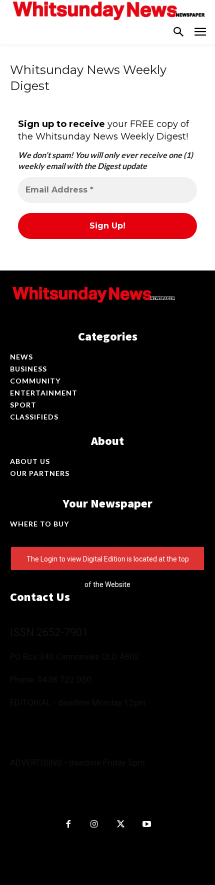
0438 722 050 (65, 679)
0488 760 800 (110, 720)
